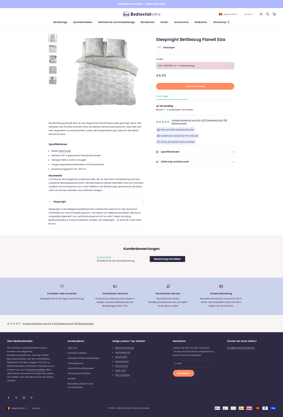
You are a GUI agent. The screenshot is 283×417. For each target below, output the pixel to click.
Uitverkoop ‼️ (221, 22)
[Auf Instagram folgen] (23, 397)
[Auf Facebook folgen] (8, 397)
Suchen (72, 378)
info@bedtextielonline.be (241, 347)
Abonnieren (183, 373)
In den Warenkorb (195, 86)
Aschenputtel (122, 352)
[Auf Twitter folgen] (16, 397)
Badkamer (201, 22)
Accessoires (181, 22)
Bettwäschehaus (124, 347)
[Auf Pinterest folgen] (31, 397)
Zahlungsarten (76, 363)
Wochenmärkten (36, 369)
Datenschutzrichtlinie (79, 373)
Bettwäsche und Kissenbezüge (116, 22)
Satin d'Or (120, 370)
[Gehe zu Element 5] (53, 80)
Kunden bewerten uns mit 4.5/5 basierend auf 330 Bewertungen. (58, 323)
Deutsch (248, 14)
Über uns (72, 347)
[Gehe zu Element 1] (53, 38)
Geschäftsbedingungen (81, 368)
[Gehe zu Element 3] (53, 59)
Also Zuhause (122, 375)
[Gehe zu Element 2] (53, 49)
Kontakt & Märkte (77, 352)
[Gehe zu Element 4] (53, 70)
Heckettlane (122, 361)
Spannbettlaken (82, 22)
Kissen (164, 22)
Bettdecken (148, 22)
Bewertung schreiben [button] (167, 259)
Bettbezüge (60, 22)
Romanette (121, 365)
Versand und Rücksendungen (83, 358)
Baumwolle (65, 150)
